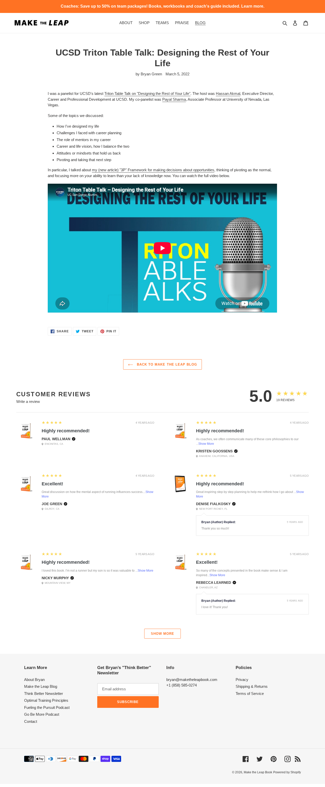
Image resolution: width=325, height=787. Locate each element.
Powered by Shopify (287, 772)
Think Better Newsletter (43, 693)
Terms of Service (250, 693)
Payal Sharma (174, 99)
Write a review (28, 401)
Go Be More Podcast (41, 714)
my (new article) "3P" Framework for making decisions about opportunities (153, 170)
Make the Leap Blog (40, 686)
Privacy (242, 679)
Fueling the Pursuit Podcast (47, 707)
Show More (206, 444)
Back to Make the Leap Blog (166, 364)
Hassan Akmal (228, 93)
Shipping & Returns (252, 686)
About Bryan (34, 679)
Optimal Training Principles (46, 700)
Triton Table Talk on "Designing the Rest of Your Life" (147, 93)
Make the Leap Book (258, 772)
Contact (30, 721)
